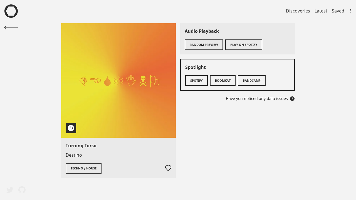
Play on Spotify (243, 44)
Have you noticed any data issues (259, 98)
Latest (321, 11)
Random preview (204, 44)
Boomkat (223, 80)
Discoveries (298, 11)
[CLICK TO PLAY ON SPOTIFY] (118, 80)
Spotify (196, 80)
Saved (338, 11)
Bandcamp (252, 80)
